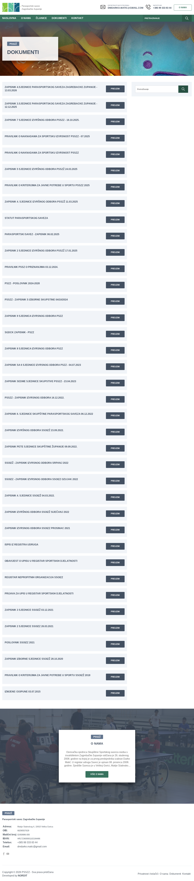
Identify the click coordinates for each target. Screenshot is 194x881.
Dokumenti (59, 18)
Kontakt (77, 18)
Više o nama (97, 774)
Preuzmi (115, 89)
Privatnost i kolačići (148, 874)
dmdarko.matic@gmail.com (125, 8)
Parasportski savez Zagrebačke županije (32, 7)
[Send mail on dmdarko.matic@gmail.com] (104, 8)
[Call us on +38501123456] (149, 8)
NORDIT (22, 875)
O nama (183, 7)
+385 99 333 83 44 (162, 8)
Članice (41, 18)
